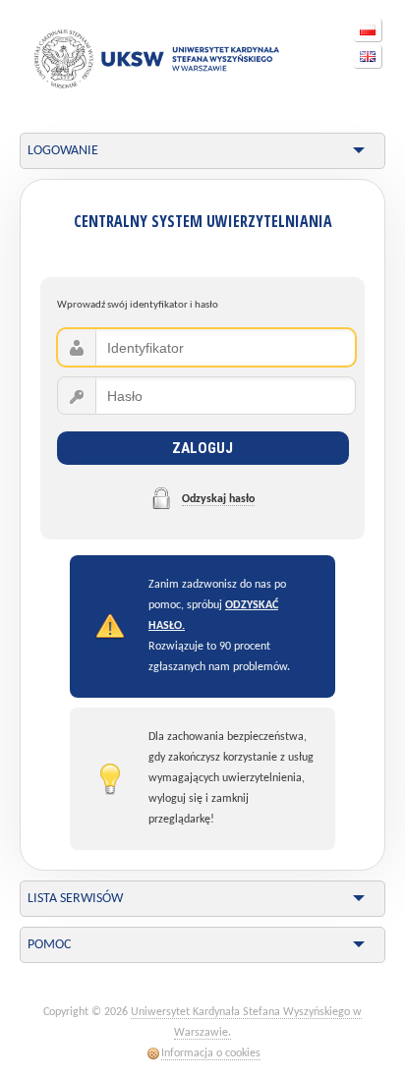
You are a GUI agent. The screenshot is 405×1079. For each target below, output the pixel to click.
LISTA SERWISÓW (75, 898)
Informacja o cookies (210, 1053)
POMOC (49, 944)
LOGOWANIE (63, 150)
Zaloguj (202, 448)
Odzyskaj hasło (218, 499)
